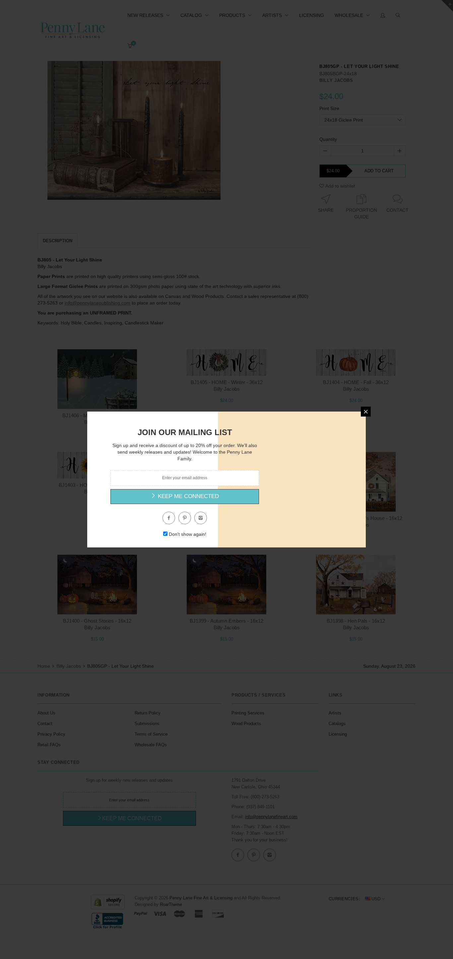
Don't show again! (187, 534)
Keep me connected (187, 496)
